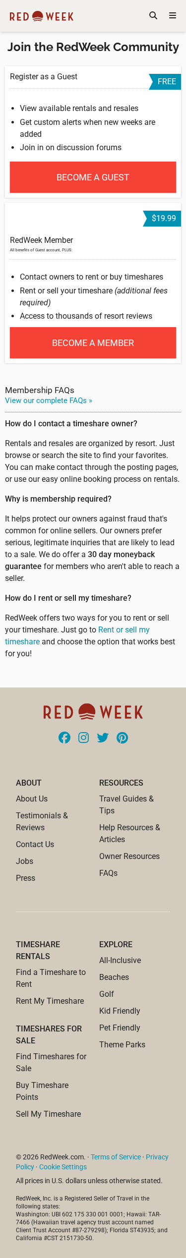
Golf (106, 994)
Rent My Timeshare (50, 1001)
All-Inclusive (120, 960)
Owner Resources (129, 856)
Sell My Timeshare (48, 1114)
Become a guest (93, 177)
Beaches (114, 977)
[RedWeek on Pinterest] (122, 738)
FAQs (108, 873)
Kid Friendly (119, 1011)
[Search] (153, 16)
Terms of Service (116, 1157)
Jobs (24, 861)
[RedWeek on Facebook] (64, 738)
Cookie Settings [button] (63, 1167)
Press (25, 878)
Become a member (93, 343)
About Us (32, 798)
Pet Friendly (119, 1027)
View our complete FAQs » (48, 400)
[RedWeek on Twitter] (103, 738)
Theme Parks (122, 1044)
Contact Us (35, 844)
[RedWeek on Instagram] (83, 738)
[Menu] (172, 16)
